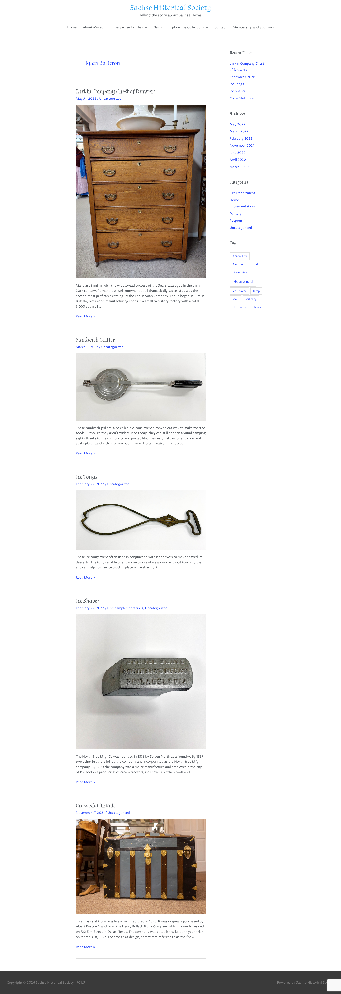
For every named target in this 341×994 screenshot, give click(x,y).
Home (72, 27)
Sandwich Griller (95, 340)
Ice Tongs (86, 477)
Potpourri (237, 220)
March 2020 (239, 167)
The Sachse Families (128, 27)
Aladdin (237, 264)
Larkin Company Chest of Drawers (116, 91)
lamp (256, 291)
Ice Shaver (87, 601)
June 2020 (237, 153)
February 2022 (241, 138)
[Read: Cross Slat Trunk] (141, 866)
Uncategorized (110, 99)
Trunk (257, 307)
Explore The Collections (186, 27)
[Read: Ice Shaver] (141, 681)
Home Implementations (125, 608)
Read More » (85, 316)
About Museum (95, 27)
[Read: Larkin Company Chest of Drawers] (141, 191)
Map (235, 299)
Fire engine (239, 272)
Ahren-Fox (239, 256)
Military (236, 213)
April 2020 (238, 160)
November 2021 (242, 145)
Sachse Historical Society (170, 8)
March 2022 (239, 131)
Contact (220, 27)
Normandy (239, 307)
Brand (254, 264)
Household (243, 281)
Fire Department (242, 193)
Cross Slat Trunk (95, 805)
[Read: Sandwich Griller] (141, 386)
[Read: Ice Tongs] (141, 520)
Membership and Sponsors (253, 27)
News (157, 27)
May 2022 (237, 124)
